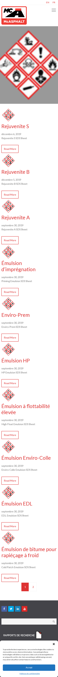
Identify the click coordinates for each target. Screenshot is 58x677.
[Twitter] (11, 609)
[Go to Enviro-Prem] (8, 309)
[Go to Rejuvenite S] (8, 121)
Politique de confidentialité (30, 673)
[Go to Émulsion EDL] (8, 498)
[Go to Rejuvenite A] (8, 212)
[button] (53, 644)
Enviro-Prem (15, 315)
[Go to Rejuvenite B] (8, 166)
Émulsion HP (15, 360)
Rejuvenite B (15, 172)
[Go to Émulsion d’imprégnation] (8, 258)
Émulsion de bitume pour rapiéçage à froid (29, 552)
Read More (10, 148)
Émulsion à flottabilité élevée (25, 409)
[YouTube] (24, 609)
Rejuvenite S (15, 126)
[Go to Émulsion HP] (8, 355)
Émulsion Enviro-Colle (26, 458)
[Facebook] (4, 609)
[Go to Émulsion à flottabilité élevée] (8, 401)
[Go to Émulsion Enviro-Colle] (8, 452)
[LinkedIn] (18, 609)
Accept (29, 667)
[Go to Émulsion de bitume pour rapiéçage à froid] (8, 544)
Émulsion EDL (16, 503)
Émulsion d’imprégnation (18, 266)
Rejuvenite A (15, 217)
